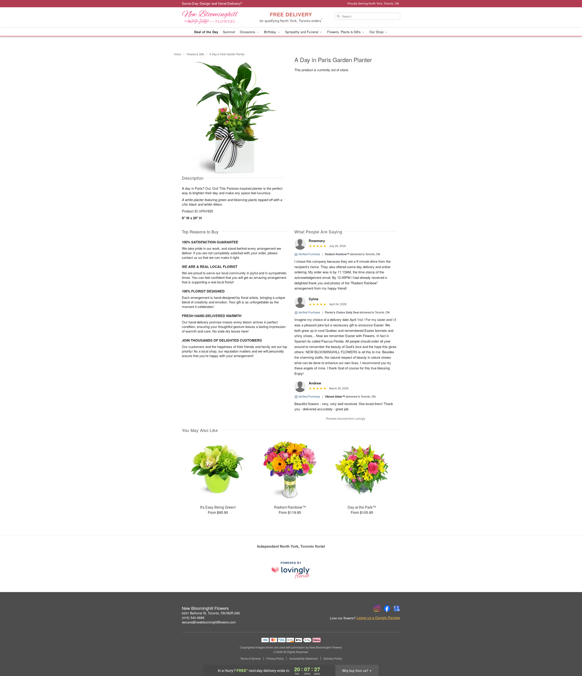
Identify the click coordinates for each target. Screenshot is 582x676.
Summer (229, 32)
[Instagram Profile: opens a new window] (377, 608)
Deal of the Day (206, 32)
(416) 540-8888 (193, 617)
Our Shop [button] (376, 32)
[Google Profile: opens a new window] (397, 608)
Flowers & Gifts (195, 54)
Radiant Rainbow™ (337, 254)
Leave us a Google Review (378, 617)
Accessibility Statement (303, 658)
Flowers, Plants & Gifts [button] (344, 32)
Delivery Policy (333, 658)
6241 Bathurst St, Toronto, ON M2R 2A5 (211, 613)
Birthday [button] (270, 32)
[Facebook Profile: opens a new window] (387, 608)
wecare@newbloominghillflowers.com (209, 622)
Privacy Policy (275, 658)
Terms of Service (250, 658)
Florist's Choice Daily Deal (342, 312)
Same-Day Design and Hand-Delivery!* (212, 3)
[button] (570, 656)
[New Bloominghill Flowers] (214, 17)
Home (177, 54)
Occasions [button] (248, 32)
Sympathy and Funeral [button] (302, 32)
